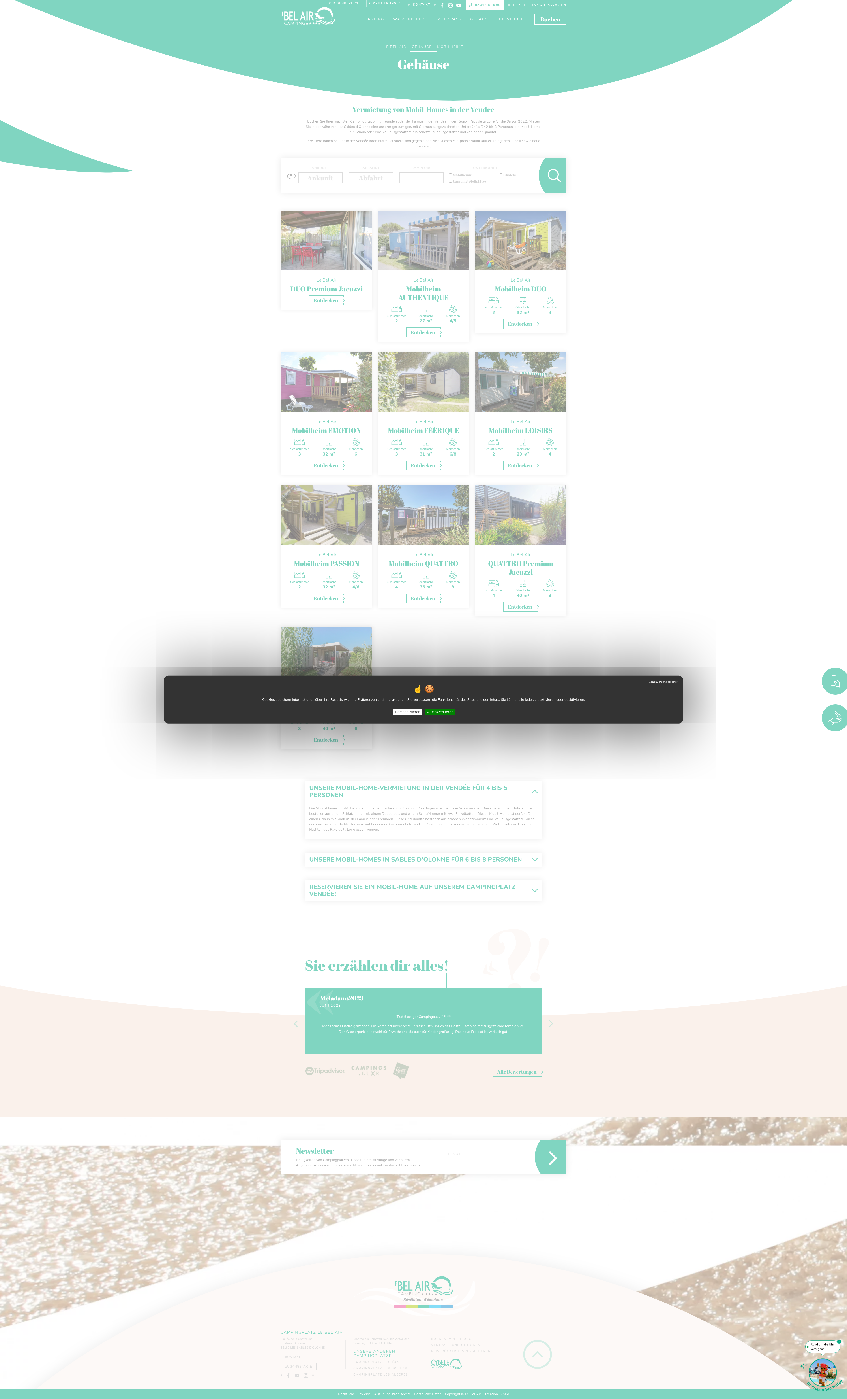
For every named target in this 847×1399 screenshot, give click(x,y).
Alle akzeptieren (440, 711)
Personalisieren (407, 711)
